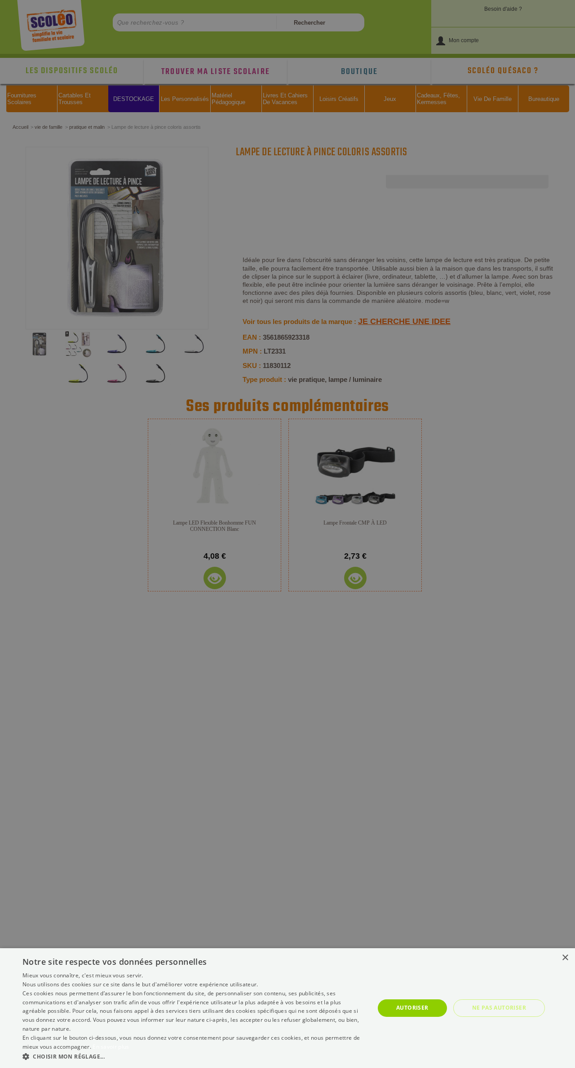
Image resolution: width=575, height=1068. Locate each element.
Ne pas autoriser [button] (499, 1007)
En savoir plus (111, 1046)
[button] (193, 1056)
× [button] (565, 957)
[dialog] (287, 1008)
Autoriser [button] (412, 1007)
